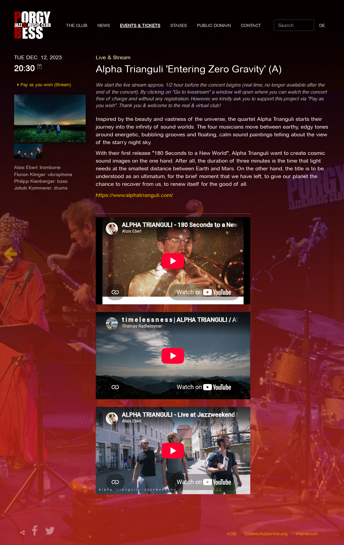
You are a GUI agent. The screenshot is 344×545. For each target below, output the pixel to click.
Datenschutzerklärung (266, 533)
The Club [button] (76, 25)
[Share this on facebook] (35, 533)
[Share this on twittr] (50, 533)
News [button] (103, 25)
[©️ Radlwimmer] (50, 118)
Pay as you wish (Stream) (45, 84)
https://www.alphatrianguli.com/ (134, 195)
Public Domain (214, 25)
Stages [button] (178, 25)
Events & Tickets (140, 25)
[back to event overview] (10, 257)
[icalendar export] (39, 66)
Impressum (307, 533)
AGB (231, 533)
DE (322, 25)
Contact (251, 25)
